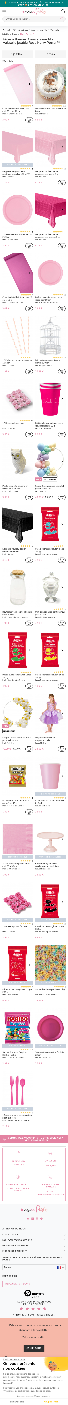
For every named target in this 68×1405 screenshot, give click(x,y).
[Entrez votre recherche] (61, 19)
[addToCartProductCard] (29, 120)
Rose (14, 34)
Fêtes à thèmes (20, 30)
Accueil (6, 30)
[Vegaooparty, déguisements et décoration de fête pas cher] (34, 9)
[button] (34, 1267)
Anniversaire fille (39, 30)
